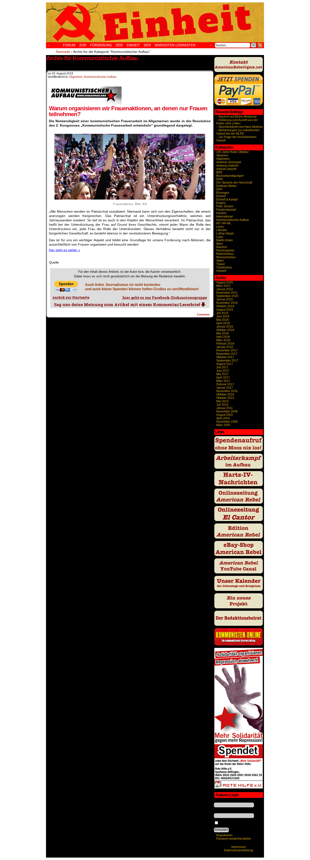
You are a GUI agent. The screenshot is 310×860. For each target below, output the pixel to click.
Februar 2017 (225, 384)
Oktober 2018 (225, 330)
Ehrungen (222, 192)
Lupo (219, 237)
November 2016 (227, 391)
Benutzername (223, 801)
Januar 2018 (224, 347)
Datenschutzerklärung (238, 850)
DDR (219, 179)
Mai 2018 (222, 333)
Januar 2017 (224, 387)
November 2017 (227, 353)
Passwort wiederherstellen (233, 838)
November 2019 (227, 303)
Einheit (220, 196)
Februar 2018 (225, 343)
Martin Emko (224, 240)
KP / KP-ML (223, 223)
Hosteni (221, 213)
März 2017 (223, 381)
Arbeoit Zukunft (226, 169)
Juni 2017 (222, 370)
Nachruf (221, 247)
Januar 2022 (224, 289)
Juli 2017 (222, 367)
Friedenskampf (226, 209)
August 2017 (224, 364)
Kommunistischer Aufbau (100, 77)
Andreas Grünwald (228, 162)
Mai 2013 (222, 401)
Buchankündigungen (230, 175)
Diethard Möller (226, 186)
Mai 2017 (222, 374)
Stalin (220, 260)
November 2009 (227, 411)
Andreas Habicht (227, 165)
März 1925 (223, 425)
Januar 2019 (224, 326)
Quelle (54, 262)
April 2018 (223, 336)
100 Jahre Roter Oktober (232, 152)
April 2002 (223, 418)
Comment (203, 314)
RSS (260, 45)
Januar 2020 (224, 299)
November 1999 (227, 421)
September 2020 (227, 296)
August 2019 (224, 309)
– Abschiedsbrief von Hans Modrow (239, 127)
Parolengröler (225, 250)
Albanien (222, 155)
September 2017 (227, 360)
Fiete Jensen (224, 206)
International (224, 216)
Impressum (238, 847)
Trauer (220, 264)
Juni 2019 (222, 316)
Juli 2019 (222, 313)
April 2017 (223, 377)
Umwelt (221, 271)
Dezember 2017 (227, 350)
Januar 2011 (224, 408)
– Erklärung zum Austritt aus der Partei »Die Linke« (237, 121)
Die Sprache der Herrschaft (234, 182)
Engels (220, 203)
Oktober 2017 (225, 357)
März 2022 (223, 286)
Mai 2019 (222, 319)
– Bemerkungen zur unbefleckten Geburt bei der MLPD (238, 132)
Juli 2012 (222, 404)
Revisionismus (226, 257)
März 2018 (223, 340)
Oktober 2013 (225, 398)
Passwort (220, 811)
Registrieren (224, 835)
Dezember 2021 (227, 292)
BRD (219, 172)
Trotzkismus (224, 267)
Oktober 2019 (225, 306)
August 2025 (224, 282)
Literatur (221, 230)
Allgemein (75, 77)
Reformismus (225, 254)
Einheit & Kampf (226, 199)
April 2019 (223, 323)
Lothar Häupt (224, 233)
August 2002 (224, 415)
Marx (219, 243)
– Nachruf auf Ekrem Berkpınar (236, 116)
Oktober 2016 (225, 394)
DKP (219, 189)
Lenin (220, 226)
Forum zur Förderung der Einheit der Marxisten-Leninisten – (132, 45)
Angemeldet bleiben (232, 823)
